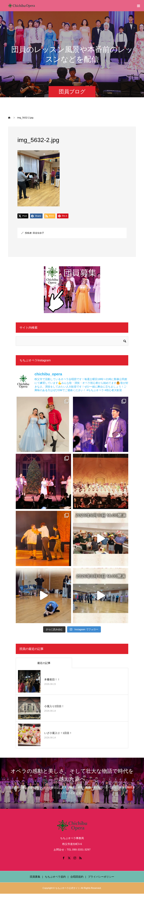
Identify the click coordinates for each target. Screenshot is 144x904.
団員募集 (35, 876)
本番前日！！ (52, 679)
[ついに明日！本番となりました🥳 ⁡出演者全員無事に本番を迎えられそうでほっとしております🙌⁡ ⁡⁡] (43, 538)
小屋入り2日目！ (54, 706)
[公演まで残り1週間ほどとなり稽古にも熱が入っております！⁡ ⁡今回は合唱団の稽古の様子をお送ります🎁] (100, 595)
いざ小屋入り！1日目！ (58, 732)
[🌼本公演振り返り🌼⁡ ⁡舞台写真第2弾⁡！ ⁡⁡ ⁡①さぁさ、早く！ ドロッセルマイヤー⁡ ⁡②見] (100, 424)
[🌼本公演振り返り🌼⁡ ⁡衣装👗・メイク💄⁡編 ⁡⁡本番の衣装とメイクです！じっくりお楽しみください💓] (43, 424)
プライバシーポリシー (101, 876)
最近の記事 (43, 662)
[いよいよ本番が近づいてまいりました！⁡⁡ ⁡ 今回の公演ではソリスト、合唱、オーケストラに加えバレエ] (43, 595)
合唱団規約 (76, 876)
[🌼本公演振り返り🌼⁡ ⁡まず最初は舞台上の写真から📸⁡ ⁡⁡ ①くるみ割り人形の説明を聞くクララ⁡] (43, 481)
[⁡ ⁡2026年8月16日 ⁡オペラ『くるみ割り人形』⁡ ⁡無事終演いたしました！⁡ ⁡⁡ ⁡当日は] (100, 481)
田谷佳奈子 (38, 233)
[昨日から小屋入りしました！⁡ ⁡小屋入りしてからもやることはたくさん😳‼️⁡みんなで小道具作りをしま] (100, 538)
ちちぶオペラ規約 (55, 876)
